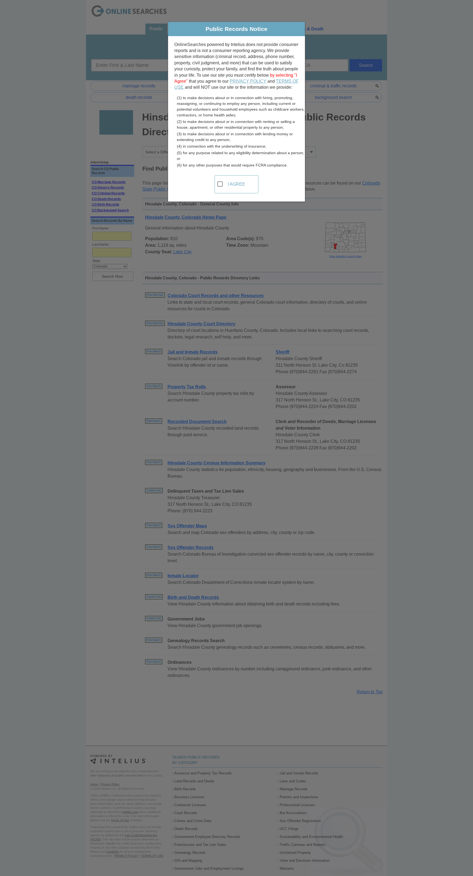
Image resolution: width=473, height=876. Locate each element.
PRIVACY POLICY (248, 81)
